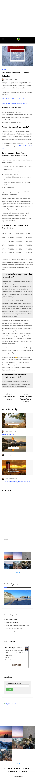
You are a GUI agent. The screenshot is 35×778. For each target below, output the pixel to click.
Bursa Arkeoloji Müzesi (11, 632)
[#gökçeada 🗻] (8, 547)
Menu (4, 38)
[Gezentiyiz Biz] (18, 39)
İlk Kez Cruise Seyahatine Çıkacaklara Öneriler (16, 481)
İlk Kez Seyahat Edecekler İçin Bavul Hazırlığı (14, 103)
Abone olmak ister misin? (13, 683)
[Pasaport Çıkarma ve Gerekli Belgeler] (17, 65)
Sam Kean (7, 657)
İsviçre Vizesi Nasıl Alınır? (9, 458)
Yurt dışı (4, 69)
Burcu (6, 79)
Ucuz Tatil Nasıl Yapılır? (9, 434)
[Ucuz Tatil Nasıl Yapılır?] (14, 427)
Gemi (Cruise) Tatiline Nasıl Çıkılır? (14, 628)
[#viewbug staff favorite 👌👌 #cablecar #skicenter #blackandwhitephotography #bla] (17, 547)
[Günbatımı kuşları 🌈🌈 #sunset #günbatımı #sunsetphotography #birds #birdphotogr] (17, 556)
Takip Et (17, 572)
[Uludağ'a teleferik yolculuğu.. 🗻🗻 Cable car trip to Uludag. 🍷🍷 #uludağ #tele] (8, 565)
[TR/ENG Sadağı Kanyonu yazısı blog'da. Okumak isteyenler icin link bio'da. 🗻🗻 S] (17, 565)
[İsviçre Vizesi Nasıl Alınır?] (14, 451)
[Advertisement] (17, 18)
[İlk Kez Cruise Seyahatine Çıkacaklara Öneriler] (14, 475)
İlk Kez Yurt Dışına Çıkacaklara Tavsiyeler (13, 99)
